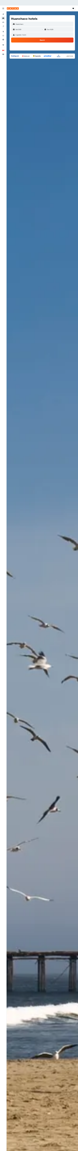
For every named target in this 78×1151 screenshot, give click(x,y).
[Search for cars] (3, 22)
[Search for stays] (3, 18)
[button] (3, 8)
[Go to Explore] (3, 31)
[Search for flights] (3, 14)
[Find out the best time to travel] (3, 39)
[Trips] (3, 45)
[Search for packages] (3, 26)
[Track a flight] (3, 35)
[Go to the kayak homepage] (13, 8)
